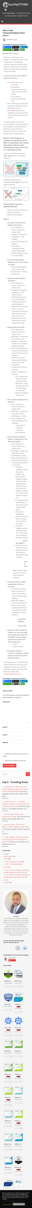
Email (5, 735)
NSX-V (14, 28)
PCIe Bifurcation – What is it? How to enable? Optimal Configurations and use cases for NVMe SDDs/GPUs (15, 789)
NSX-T (6, 859)
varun (15, 39)
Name (5, 727)
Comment (7, 702)
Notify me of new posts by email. (15, 760)
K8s (5, 854)
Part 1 (14, 124)
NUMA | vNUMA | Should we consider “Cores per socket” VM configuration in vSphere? (15, 839)
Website (5, 742)
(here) (13, 82)
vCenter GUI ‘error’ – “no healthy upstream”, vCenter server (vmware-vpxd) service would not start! (15, 804)
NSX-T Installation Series (13, 862)
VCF (5, 880)
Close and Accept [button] (19, 1204)
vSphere (6, 882)
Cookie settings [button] (7, 1204)
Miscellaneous (8, 856)
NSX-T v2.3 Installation (12, 864)
